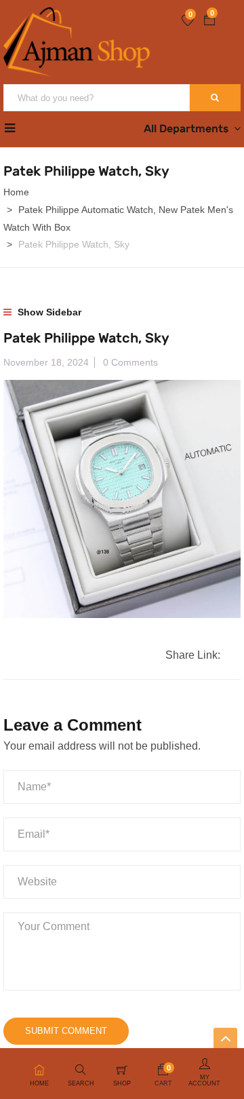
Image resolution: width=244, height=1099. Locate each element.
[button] (209, 21)
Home (16, 192)
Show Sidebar (48, 312)
